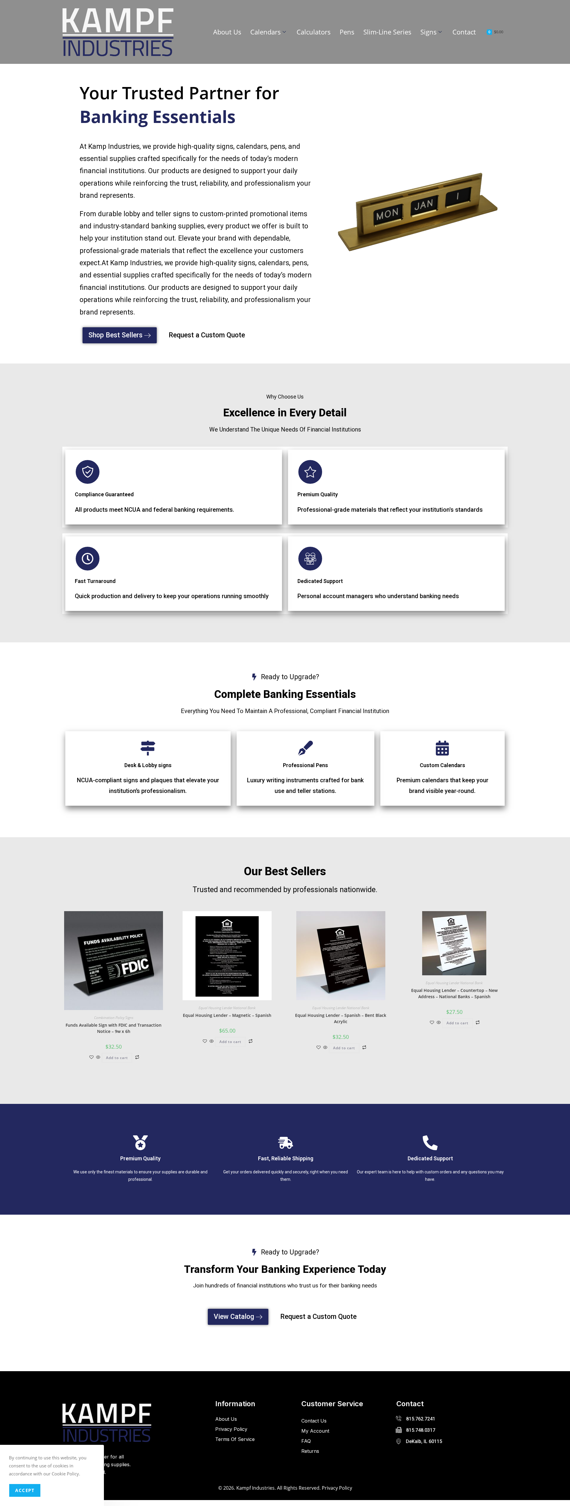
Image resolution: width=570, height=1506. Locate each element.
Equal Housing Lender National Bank (227, 1007)
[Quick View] (98, 1057)
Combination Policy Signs (113, 1017)
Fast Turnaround (95, 581)
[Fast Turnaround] (87, 558)
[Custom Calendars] (442, 748)
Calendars (265, 31)
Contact (464, 31)
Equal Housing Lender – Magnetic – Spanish (227, 1015)
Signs (428, 31)
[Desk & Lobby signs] (147, 748)
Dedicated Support (320, 581)
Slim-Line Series (387, 31)
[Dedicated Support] (310, 558)
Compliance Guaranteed (104, 494)
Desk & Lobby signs (148, 765)
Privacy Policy (337, 1488)
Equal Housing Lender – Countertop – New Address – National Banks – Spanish (454, 993)
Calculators (314, 31)
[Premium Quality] (310, 472)
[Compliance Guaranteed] (87, 472)
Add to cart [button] (117, 1057)
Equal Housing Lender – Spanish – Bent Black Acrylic (340, 1018)
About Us (227, 31)
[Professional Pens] (305, 748)
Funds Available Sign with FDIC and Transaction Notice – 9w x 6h (114, 1028)
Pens (347, 31)
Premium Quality (317, 494)
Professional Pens (305, 765)
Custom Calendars (442, 765)
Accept (24, 1490)
